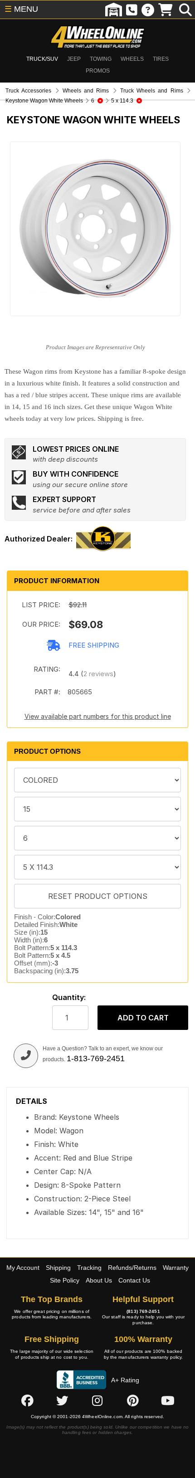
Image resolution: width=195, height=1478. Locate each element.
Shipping (58, 1267)
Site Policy (64, 1280)
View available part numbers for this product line (97, 716)
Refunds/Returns (132, 1267)
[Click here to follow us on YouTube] (168, 1400)
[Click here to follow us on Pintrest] (133, 1400)
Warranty (176, 1267)
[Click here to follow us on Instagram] (97, 1400)
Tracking (89, 1267)
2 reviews (98, 673)
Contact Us (134, 1280)
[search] (185, 9)
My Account (22, 1267)
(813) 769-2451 (143, 1311)
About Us (99, 1280)
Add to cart (143, 1017)
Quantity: (69, 997)
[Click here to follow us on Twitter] (62, 1400)
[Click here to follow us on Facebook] (27, 1400)
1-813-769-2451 (96, 1058)
